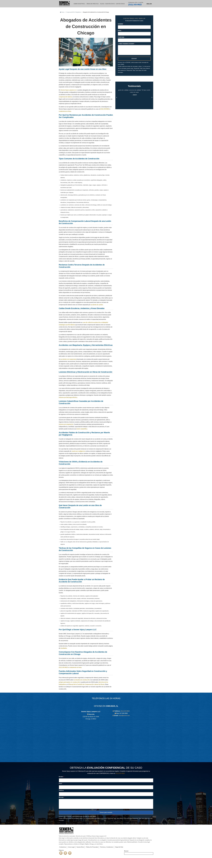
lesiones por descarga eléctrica (68, 397)
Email (120, 30)
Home (63, 12)
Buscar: (126, 851)
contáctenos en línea (65, 111)
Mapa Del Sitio (119, 847)
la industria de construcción (82, 680)
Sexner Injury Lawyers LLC (69, 90)
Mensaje (61, 797)
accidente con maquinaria (68, 359)
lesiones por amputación (66, 424)
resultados (64, 648)
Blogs (102, 3)
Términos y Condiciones (106, 847)
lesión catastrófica (82, 429)
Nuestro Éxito (110, 3)
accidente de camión (97, 304)
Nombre (121, 24)
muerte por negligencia (78, 451)
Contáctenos (120, 3)
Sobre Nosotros (79, 3)
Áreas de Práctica (92, 3)
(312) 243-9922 (135, 4)
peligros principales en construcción (69, 682)
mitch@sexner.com (124, 715)
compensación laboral (65, 97)
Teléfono (121, 37)
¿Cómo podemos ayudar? (126, 43)
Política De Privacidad (92, 847)
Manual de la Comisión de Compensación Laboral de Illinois (86, 684)
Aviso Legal (71, 847)
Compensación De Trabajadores (73, 12)
